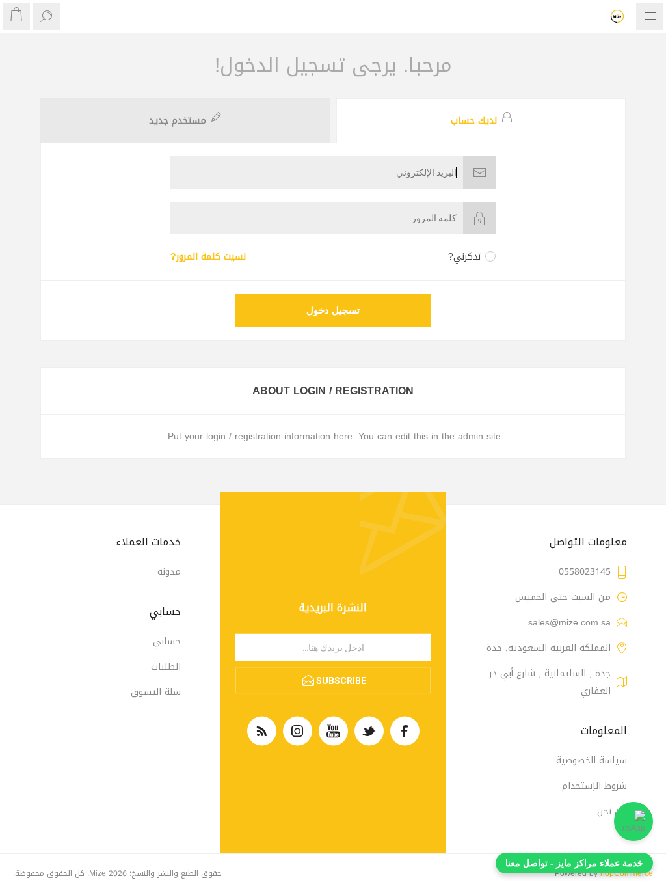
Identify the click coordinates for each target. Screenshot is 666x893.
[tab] (479, 120)
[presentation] (481, 120)
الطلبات (166, 667)
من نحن (612, 811)
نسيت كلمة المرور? (208, 257)
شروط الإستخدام (594, 786)
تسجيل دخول (333, 310)
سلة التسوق (156, 692)
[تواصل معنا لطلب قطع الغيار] (633, 821)
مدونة (169, 572)
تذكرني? (465, 257)
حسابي (167, 641)
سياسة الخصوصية (591, 760)
